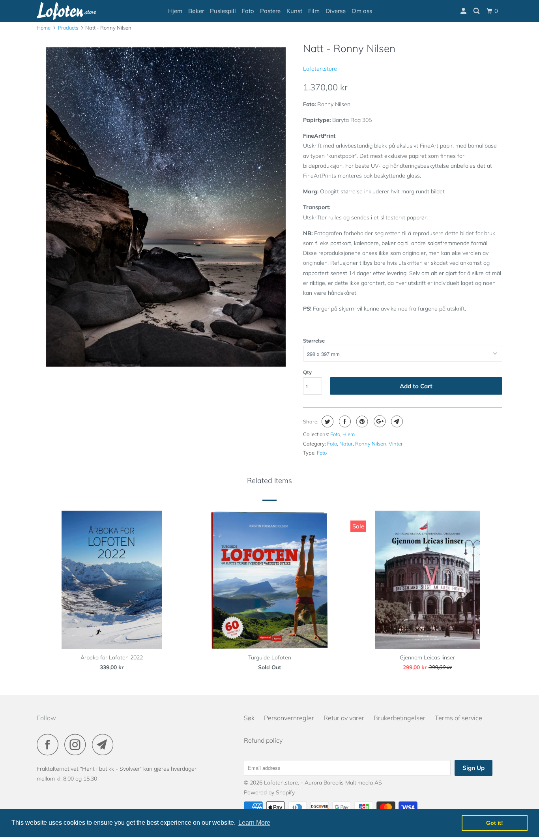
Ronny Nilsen (370, 443)
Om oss (362, 11)
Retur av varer (344, 718)
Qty (307, 372)
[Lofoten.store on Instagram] (77, 744)
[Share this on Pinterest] (361, 421)
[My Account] (464, 11)
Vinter (396, 443)
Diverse (336, 11)
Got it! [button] (494, 823)
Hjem (175, 11)
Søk (249, 718)
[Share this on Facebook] (344, 421)
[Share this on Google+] (379, 421)
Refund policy (263, 740)
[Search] (477, 11)
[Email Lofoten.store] (105, 744)
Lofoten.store (320, 68)
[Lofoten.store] (77, 11)
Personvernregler (289, 718)
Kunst (294, 11)
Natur (346, 443)
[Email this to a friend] (396, 421)
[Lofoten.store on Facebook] (50, 744)
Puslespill (223, 11)
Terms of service (458, 718)
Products (68, 27)
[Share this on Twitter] (326, 421)
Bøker (196, 11)
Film (314, 11)
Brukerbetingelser (399, 718)
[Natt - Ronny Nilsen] (166, 210)
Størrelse (314, 340)
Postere (270, 11)
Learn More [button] (254, 822)
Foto (248, 11)
